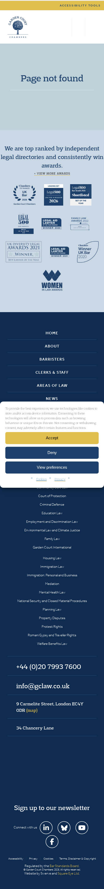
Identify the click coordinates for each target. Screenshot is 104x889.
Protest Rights (52, 627)
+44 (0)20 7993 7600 (78, 27)
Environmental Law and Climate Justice (52, 530)
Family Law (52, 539)
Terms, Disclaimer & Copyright (77, 858)
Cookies (41, 479)
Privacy (60, 479)
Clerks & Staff (52, 372)
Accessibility (15, 858)
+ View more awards (52, 173)
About (52, 346)
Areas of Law (52, 385)
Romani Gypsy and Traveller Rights (52, 635)
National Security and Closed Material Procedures (52, 601)
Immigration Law (52, 567)
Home (52, 333)
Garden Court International (52, 547)
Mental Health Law (52, 592)
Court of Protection (52, 496)
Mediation (52, 584)
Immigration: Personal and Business (52, 575)
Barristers (52, 359)
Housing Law (52, 558)
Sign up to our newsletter (52, 808)
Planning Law (52, 609)
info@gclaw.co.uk (43, 686)
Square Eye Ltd (68, 873)
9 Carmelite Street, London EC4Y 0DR (49, 707)
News (52, 398)
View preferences (52, 467)
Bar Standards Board (64, 866)
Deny (52, 452)
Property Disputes (52, 618)
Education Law (52, 513)
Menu (92, 27)
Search (66, 27)
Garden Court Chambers (17, 27)
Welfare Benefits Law (52, 644)
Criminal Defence (52, 504)
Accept (52, 438)
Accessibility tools (80, 5)
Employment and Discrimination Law (52, 522)
